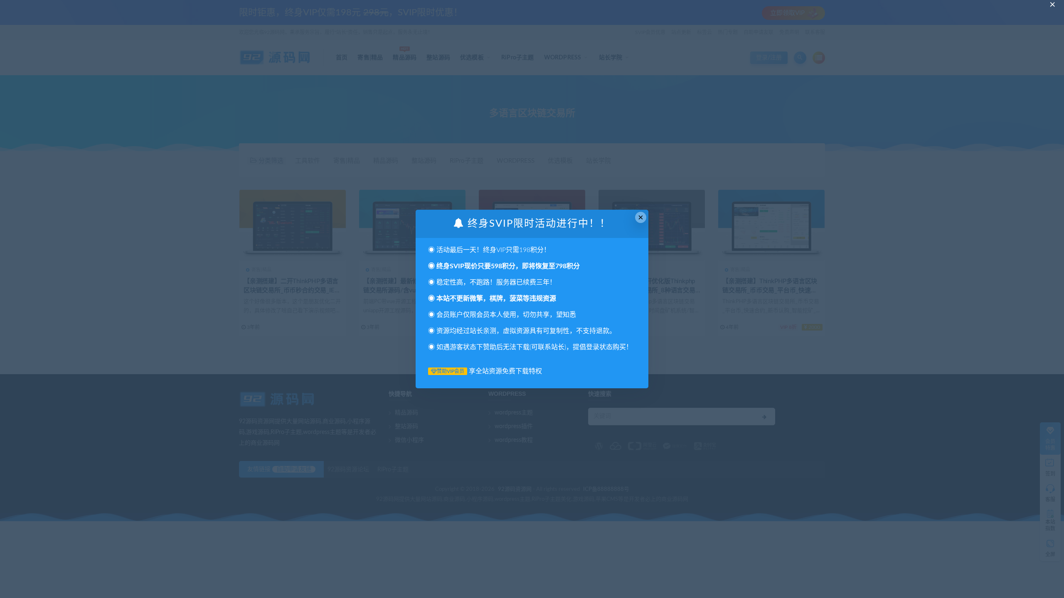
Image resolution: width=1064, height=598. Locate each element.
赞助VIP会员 (450, 371)
